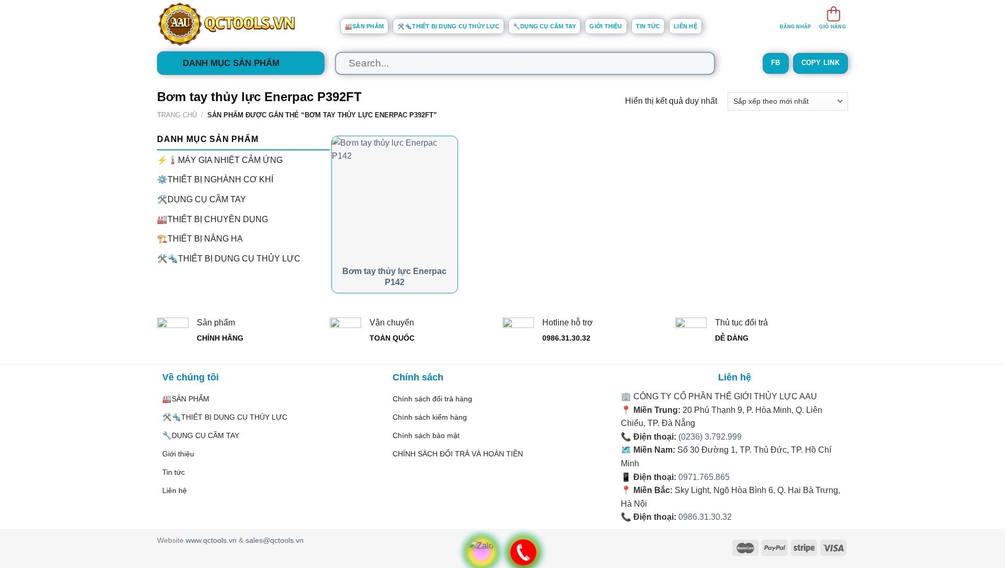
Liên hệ (685, 26)
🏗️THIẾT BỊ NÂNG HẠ (200, 238)
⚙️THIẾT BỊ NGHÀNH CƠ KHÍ (215, 179)
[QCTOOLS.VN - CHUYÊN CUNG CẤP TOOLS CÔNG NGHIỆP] (241, 24)
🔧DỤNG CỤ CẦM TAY (544, 26)
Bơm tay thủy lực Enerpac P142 (394, 277)
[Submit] (697, 63)
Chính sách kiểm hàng (430, 417)
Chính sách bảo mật (426, 435)
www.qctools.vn (211, 540)
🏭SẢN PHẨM (364, 26)
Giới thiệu (605, 26)
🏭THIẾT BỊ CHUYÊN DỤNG (212, 218)
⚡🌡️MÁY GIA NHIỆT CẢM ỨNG (220, 159)
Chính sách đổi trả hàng (432, 399)
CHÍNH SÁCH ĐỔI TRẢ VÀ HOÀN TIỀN (458, 454)
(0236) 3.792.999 (710, 436)
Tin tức (648, 26)
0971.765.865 (704, 477)
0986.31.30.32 (705, 516)
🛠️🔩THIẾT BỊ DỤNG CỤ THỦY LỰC (448, 26)
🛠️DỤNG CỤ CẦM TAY (201, 199)
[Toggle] (325, 199)
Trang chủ (177, 115)
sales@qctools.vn (274, 540)
